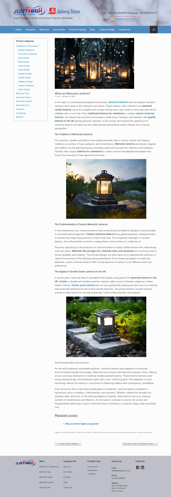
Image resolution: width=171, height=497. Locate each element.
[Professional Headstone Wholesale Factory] (46, 11)
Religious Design (25, 81)
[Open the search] (154, 29)
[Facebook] (138, 467)
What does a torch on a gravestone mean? (140, 444)
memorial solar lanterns (144, 432)
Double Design (24, 77)
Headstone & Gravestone (27, 45)
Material (19, 116)
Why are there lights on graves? (82, 423)
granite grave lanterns (129, 432)
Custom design (107, 29)
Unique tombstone (26, 85)
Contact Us (124, 29)
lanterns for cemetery (84, 432)
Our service (59, 29)
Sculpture (20, 109)
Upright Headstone (26, 49)
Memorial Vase (22, 93)
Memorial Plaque (23, 97)
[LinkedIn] (142, 467)
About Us (44, 29)
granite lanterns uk (115, 432)
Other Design (24, 89)
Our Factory (68, 472)
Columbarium (24, 57)
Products (30, 29)
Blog (92, 29)
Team (65, 482)
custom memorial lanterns (100, 432)
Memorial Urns (22, 105)
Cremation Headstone (27, 53)
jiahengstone (92, 470)
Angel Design (24, 69)
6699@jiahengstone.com (126, 19)
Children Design (25, 73)
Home (18, 29)
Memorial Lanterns (24, 101)
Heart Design (24, 65)
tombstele (91, 473)
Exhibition (67, 477)
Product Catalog (77, 29)
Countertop (21, 113)
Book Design (23, 61)
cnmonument (93, 466)
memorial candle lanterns (68, 432)
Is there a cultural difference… (68, 444)
